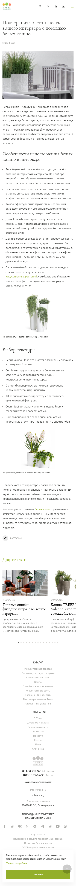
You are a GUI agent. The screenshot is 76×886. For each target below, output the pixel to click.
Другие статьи (16, 559)
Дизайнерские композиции (38, 686)
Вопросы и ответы (38, 727)
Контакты (38, 731)
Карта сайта (38, 834)
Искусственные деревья (38, 668)
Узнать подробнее (17, 863)
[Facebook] (4, 826)
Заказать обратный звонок (38, 782)
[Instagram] (12, 826)
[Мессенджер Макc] (65, 826)
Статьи (38, 740)
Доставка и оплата (38, 722)
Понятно (38, 874)
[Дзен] (35, 826)
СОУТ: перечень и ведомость (38, 847)
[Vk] (19, 826)
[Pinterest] (27, 826)
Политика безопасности (38, 843)
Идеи (38, 744)
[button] (18, 642)
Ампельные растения (38, 677)
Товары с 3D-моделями (38, 694)
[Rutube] (50, 826)
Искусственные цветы (38, 690)
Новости (38, 735)
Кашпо (38, 682)
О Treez (38, 718)
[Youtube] (57, 826)
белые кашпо (43, 509)
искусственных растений (21, 276)
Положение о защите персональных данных (38, 838)
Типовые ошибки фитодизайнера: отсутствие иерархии (24, 609)
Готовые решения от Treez (38, 699)
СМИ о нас (38, 748)
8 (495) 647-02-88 (33, 770)
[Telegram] (42, 826)
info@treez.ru (38, 789)
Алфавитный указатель (38, 703)
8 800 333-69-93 (34, 775)
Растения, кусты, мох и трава (38, 673)
